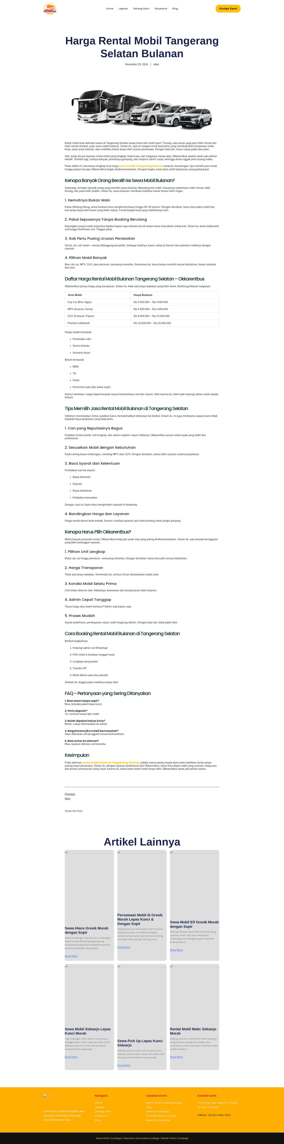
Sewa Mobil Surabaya (108, 1138)
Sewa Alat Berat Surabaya (161, 1115)
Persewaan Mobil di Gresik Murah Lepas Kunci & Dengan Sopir (140, 919)
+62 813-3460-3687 (219, 1115)
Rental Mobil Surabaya (174, 1138)
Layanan (123, 8)
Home (109, 8)
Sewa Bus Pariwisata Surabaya (141, 1138)
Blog (175, 8)
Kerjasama (161, 8)
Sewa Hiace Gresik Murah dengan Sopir (86, 930)
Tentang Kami (141, 8)
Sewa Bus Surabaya (157, 1111)
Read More (71, 956)
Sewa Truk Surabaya (158, 1120)
